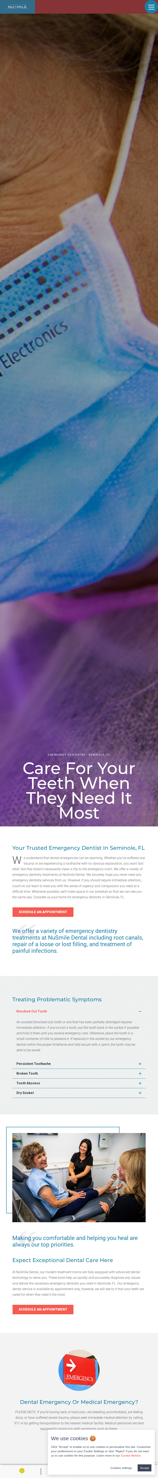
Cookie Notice (131, 1455)
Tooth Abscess (28, 1083)
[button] (79, 1011)
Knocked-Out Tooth (31, 1011)
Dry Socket (25, 1093)
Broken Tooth (27, 1073)
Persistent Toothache (33, 1064)
